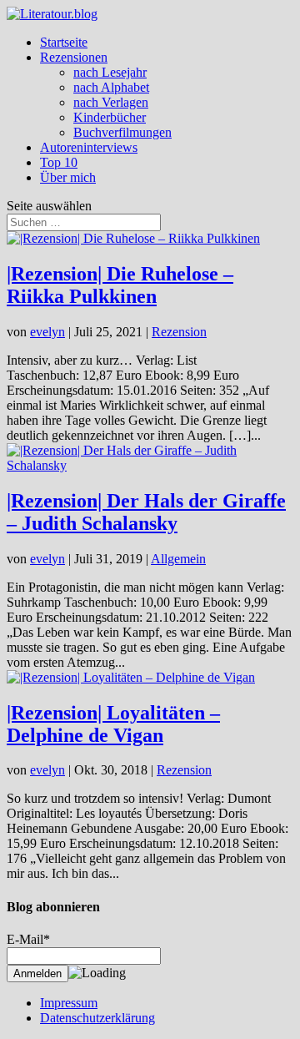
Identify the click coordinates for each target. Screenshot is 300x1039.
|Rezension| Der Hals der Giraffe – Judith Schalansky (146, 512)
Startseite (64, 42)
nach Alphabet (111, 87)
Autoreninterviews (89, 147)
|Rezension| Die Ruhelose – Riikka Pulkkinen (120, 285)
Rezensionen (74, 57)
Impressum (69, 1003)
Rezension (179, 332)
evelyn (47, 332)
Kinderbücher (109, 117)
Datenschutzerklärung (97, 1018)
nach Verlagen (110, 102)
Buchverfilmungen (122, 132)
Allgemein (178, 559)
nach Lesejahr (110, 72)
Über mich (68, 177)
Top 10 (59, 162)
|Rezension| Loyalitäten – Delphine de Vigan (113, 724)
